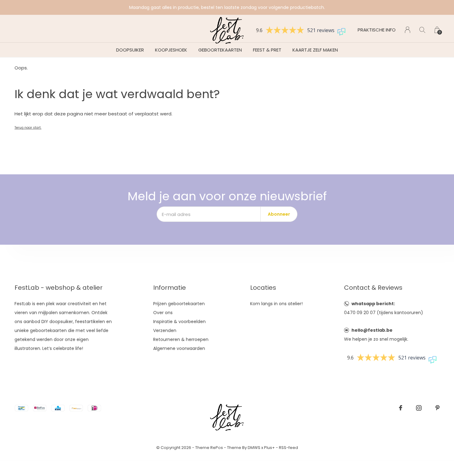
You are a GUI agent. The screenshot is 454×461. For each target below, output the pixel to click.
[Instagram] (419, 408)
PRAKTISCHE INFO (377, 30)
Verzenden (164, 330)
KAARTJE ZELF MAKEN (315, 50)
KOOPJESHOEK (171, 50)
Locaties (263, 287)
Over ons (163, 312)
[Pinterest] (437, 408)
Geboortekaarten (220, 50)
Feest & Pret (267, 50)
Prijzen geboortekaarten (179, 304)
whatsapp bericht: (373, 304)
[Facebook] (400, 408)
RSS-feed (288, 448)
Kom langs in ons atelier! (276, 304)
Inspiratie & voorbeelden (179, 321)
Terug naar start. (28, 127)
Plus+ (269, 448)
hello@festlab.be (372, 330)
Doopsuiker (130, 50)
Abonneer (279, 214)
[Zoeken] (422, 30)
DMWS (254, 448)
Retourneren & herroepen (180, 339)
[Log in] (407, 30)
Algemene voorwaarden (179, 348)
